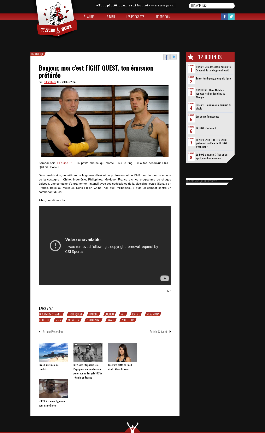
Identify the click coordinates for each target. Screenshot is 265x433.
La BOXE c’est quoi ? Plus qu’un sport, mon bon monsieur (212, 156)
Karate (136, 314)
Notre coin (163, 16)
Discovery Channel (50, 314)
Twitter (231, 16)
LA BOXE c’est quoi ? (206, 128)
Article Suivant (158, 331)
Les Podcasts (135, 16)
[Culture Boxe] (54, 20)
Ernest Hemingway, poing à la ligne (213, 78)
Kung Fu (44, 320)
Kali (123, 314)
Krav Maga (153, 314)
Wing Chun (128, 320)
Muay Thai (74, 320)
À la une (89, 16)
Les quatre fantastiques (207, 116)
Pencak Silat (93, 320)
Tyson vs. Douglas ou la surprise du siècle (213, 106)
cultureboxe (50, 82)
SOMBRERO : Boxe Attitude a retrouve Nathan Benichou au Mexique (210, 93)
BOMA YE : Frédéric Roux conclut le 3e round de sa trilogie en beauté (213, 68)
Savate (110, 320)
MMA (58, 320)
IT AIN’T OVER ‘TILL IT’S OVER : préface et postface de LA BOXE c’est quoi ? (211, 143)
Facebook (224, 16)
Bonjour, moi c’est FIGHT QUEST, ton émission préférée (96, 71)
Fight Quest (75, 314)
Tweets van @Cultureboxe (201, 180)
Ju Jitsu (109, 314)
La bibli (110, 16)
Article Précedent (53, 331)
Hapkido (93, 314)
